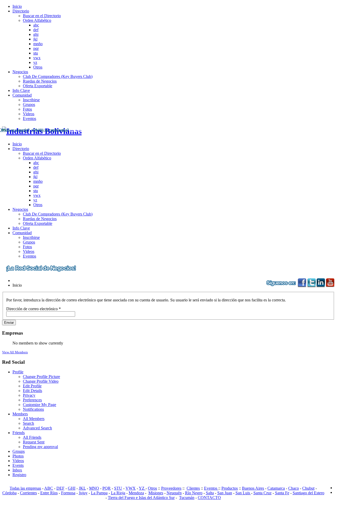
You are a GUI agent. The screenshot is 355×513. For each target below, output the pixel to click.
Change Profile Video (40, 381)
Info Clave (21, 90)
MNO (94, 488)
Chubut (308, 488)
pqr (36, 48)
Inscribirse (31, 100)
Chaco (293, 488)
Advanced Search (37, 428)
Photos (18, 456)
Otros (37, 67)
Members (20, 414)
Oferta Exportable (37, 86)
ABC (48, 488)
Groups (18, 451)
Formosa (68, 493)
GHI (71, 488)
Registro (19, 475)
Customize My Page (39, 404)
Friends (18, 432)
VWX (131, 488)
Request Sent (33, 442)
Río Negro (193, 493)
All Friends (32, 437)
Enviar (9, 323)
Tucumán (186, 497)
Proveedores (171, 488)
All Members (33, 418)
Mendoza (136, 493)
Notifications (33, 409)
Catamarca (276, 488)
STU (118, 488)
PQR (106, 488)
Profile (17, 372)
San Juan (224, 493)
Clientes (193, 488)
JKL (82, 488)
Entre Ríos (49, 493)
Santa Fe (282, 493)
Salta (210, 493)
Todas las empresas (25, 488)
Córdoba (9, 493)
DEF (60, 488)
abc (36, 25)
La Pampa (99, 493)
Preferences (32, 400)
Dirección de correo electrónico (33, 309)
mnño (38, 44)
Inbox (17, 470)
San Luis (243, 493)
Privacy (29, 395)
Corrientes (28, 493)
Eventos (29, 118)
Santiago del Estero (308, 493)
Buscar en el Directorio (42, 16)
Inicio (17, 6)
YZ (142, 488)
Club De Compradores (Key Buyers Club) (58, 76)
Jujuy (83, 493)
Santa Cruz (262, 493)
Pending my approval (40, 446)
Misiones (155, 493)
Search (28, 423)
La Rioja (118, 493)
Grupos (29, 104)
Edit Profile (32, 386)
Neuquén (174, 493)
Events (18, 465)
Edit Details (32, 390)
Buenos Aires (253, 488)
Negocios (20, 72)
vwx (37, 58)
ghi (35, 34)
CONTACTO (209, 497)
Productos (229, 488)
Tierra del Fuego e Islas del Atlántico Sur (141, 497)
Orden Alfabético (37, 20)
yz (35, 62)
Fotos (27, 109)
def (35, 30)
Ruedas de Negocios (40, 81)
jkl (35, 39)
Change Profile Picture (41, 376)
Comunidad (22, 95)
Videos (28, 114)
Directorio (20, 11)
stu (35, 53)
